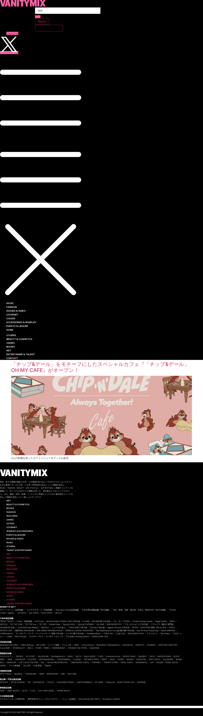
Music (9, 542)
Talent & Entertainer (19, 550)
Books (10, 508)
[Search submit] (37, 16)
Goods (10, 523)
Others (10, 546)
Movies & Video (14, 539)
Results (42, 21)
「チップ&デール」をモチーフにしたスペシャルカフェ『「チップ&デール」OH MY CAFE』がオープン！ (100, 367)
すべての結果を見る (49, 28)
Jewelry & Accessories (19, 531)
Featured (11, 516)
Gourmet (11, 527)
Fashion (11, 512)
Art (8, 500)
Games (10, 520)
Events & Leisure (16, 535)
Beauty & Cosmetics (17, 504)
